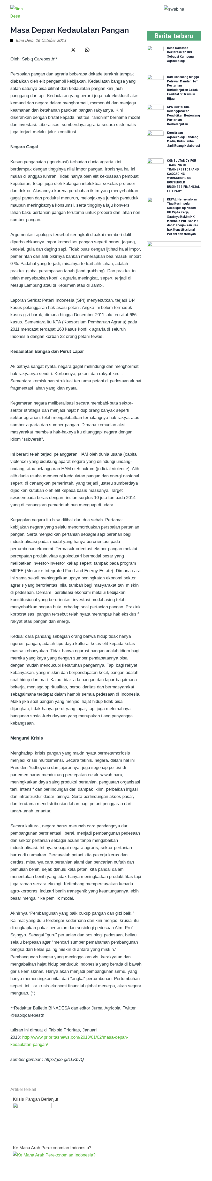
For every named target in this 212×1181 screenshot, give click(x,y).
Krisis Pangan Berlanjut (35, 1099)
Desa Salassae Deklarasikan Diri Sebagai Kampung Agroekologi (180, 54)
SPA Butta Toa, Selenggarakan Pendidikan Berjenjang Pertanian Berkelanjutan (183, 115)
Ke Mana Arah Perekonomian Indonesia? (52, 1147)
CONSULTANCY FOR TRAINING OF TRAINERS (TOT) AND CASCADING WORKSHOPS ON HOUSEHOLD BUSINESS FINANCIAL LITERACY (183, 175)
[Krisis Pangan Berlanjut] (32, 1122)
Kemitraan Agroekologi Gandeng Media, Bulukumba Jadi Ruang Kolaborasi (183, 138)
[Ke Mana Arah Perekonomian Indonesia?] (54, 1155)
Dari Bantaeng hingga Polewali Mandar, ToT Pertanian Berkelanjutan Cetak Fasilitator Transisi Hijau (183, 87)
